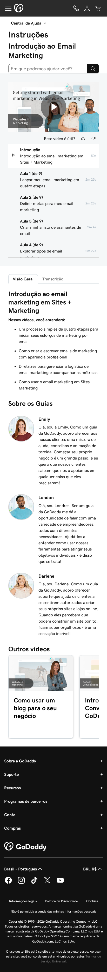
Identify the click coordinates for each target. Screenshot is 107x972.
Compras (12, 828)
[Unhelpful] (93, 138)
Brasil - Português (20, 869)
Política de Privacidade (61, 901)
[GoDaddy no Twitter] (47, 883)
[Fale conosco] (76, 8)
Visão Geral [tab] (23, 279)
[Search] (93, 68)
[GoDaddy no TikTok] (34, 883)
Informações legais (23, 901)
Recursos (12, 788)
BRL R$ (90, 869)
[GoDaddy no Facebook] (8, 883)
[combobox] (48, 68)
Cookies (92, 901)
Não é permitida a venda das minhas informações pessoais (53, 911)
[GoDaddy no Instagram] (21, 883)
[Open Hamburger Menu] (6, 8)
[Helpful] (83, 138)
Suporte (11, 774)
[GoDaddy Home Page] (25, 846)
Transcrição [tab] (52, 279)
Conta (9, 815)
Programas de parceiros (25, 801)
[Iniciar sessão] (87, 8)
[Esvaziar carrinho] (98, 8)
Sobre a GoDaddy (20, 761)
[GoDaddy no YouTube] (60, 883)
